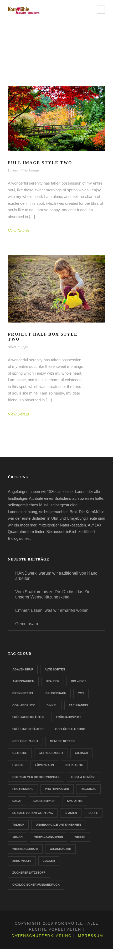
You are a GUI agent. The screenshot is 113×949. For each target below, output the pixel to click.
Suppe (93, 812)
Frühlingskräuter (28, 729)
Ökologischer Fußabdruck (36, 884)
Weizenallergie (25, 848)
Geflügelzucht (25, 741)
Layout (13, 170)
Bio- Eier (52, 681)
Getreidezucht (51, 752)
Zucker (49, 860)
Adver (12, 347)
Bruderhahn (55, 693)
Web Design (30, 170)
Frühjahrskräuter (28, 717)
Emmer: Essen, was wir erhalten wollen (52, 610)
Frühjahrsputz (68, 717)
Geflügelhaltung (70, 729)
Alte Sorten (55, 669)
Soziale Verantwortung (32, 812)
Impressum (89, 936)
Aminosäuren (23, 681)
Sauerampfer (44, 800)
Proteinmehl (22, 788)
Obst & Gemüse (83, 777)
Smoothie (75, 800)
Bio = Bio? (78, 681)
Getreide (19, 752)
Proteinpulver (57, 788)
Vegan (17, 836)
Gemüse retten (62, 741)
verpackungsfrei (48, 836)
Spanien (71, 812)
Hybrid (17, 765)
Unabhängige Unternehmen (58, 824)
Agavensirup (22, 669)
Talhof (18, 824)
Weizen (79, 836)
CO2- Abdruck (23, 705)
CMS (81, 693)
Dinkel (52, 705)
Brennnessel (23, 693)
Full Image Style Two (40, 162)
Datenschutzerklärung (42, 936)
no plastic (74, 765)
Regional (88, 788)
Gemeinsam (26, 623)
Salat (17, 800)
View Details (18, 231)
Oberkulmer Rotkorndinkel (36, 777)
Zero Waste (21, 860)
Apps (24, 347)
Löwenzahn (44, 765)
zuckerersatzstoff (28, 872)
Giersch (81, 752)
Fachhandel (79, 705)
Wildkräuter (60, 848)
